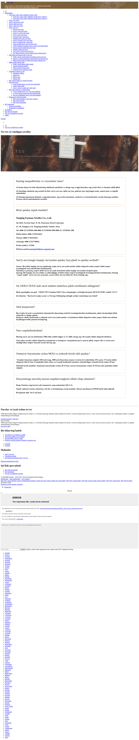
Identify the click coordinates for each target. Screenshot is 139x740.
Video (7, 115)
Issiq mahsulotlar (15, 479)
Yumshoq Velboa (18, 73)
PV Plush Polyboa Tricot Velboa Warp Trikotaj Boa (29, 53)
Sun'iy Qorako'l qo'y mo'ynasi (22, 40)
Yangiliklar (8, 110)
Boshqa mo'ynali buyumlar (17, 97)
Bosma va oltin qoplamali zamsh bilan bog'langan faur (30, 59)
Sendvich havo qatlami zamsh (22, 69)
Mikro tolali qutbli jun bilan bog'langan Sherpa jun (29, 60)
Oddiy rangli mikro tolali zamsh (23, 64)
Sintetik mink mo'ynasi (20, 49)
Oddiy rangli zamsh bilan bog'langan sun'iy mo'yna (29, 57)
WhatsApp (7, 487)
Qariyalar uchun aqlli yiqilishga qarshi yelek (23, 15)
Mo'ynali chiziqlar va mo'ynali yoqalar (25, 99)
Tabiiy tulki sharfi (18, 86)
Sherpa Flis (16, 79)
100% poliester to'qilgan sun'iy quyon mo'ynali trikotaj (30, 46)
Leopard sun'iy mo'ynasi (21, 37)
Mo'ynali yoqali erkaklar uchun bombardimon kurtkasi (18, 481)
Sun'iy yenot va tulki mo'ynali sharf (24, 88)
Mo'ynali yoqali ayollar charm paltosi (94, 481)
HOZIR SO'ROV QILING (9, 419)
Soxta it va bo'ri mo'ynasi (21, 33)
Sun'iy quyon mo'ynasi (16, 22)
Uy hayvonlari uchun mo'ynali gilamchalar (26, 93)
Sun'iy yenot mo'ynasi (20, 31)
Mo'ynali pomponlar (19, 102)
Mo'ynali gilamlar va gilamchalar (19, 90)
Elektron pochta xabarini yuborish (12, 484)
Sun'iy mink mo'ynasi (16, 26)
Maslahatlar (4, 479)
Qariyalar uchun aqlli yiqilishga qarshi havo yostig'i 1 (30, 17)
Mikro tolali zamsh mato (17, 62)
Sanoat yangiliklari (15, 106)
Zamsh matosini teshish (20, 66)
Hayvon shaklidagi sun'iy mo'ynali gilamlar (27, 95)
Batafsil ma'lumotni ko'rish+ (10, 461)
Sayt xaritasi (26, 479)
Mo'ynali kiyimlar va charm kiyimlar (20, 80)
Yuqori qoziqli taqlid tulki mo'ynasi (24, 48)
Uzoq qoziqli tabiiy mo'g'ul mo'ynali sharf (26, 84)
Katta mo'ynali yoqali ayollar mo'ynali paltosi (51, 481)
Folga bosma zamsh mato (21, 68)
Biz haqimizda (9, 104)
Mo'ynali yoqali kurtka (73, 481)
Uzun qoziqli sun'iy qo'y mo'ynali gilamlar (26, 91)
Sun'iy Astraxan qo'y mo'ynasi (22, 42)
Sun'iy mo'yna (13, 28)
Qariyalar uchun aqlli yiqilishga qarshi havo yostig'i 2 (30, 18)
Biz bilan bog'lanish (11, 111)
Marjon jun (16, 77)
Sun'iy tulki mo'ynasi (15, 24)
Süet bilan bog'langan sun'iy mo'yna (20, 55)
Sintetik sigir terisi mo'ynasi (22, 38)
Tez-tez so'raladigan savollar (14, 113)
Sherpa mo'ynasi (18, 29)
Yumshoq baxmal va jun (17, 71)
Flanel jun (16, 75)
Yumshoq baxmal (10, 456)
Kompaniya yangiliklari (16, 108)
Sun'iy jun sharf (14, 20)
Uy (6, 11)
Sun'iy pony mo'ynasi (20, 35)
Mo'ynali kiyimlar (18, 101)
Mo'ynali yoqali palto (113, 481)
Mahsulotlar (9, 13)
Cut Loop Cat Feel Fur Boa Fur (23, 51)
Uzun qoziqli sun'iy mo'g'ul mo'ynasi (25, 44)
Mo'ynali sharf (13, 82)
